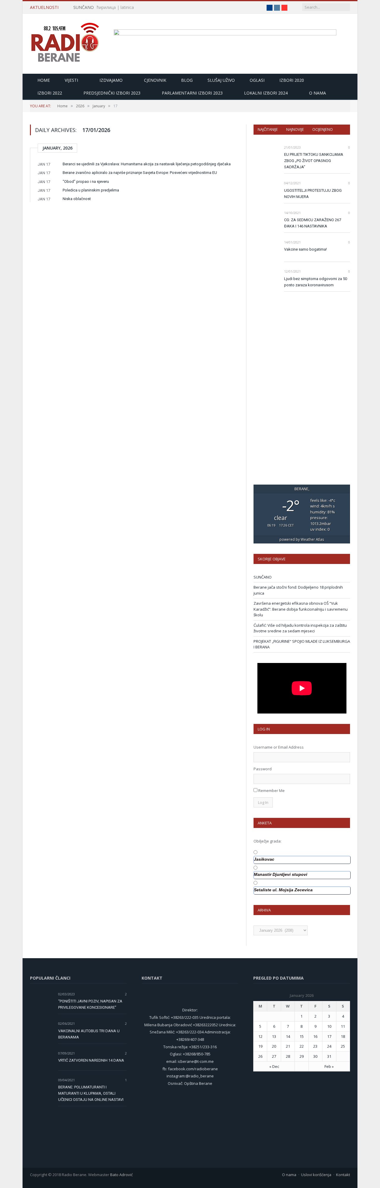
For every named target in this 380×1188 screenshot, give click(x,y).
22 (302, 1046)
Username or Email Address (279, 747)
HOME (43, 80)
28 (288, 1056)
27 (274, 1056)
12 (260, 1036)
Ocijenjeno (322, 129)
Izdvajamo (111, 80)
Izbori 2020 (291, 80)
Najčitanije (268, 129)
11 (343, 1026)
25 (343, 1046)
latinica (127, 7)
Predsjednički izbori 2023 (111, 93)
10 (329, 1026)
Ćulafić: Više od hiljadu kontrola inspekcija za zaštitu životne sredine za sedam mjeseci (300, 628)
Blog (187, 80)
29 (302, 1056)
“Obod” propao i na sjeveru (86, 181)
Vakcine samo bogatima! (305, 249)
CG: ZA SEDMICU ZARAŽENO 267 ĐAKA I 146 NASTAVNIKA (312, 223)
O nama (317, 93)
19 (260, 1046)
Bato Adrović (121, 1174)
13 (274, 1036)
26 (260, 1056)
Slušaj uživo (221, 80)
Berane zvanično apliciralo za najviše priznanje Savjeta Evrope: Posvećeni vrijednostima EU (140, 172)
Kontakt (343, 1174)
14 (288, 1036)
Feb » (329, 1066)
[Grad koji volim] (65, 39)
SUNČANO (83, 7)
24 (329, 1046)
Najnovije (295, 129)
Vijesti (71, 80)
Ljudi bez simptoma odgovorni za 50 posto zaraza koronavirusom (315, 281)
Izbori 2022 (49, 93)
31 (329, 1056)
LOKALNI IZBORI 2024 (266, 93)
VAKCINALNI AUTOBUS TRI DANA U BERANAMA (89, 1034)
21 (288, 1046)
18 (343, 1036)
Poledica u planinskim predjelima (91, 190)
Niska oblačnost (77, 199)
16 (315, 1036)
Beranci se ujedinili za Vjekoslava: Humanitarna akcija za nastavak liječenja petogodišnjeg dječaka (147, 164)
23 (315, 1046)
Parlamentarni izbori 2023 (192, 93)
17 (329, 1036)
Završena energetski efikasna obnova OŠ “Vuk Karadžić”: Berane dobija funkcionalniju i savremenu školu (301, 609)
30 (315, 1056)
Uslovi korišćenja (316, 1174)
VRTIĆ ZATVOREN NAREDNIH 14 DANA (91, 1060)
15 (302, 1036)
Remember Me (271, 790)
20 (274, 1046)
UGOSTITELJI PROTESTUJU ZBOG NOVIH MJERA (313, 193)
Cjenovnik (155, 80)
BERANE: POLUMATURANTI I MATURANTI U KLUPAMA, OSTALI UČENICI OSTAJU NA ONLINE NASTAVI (91, 1093)
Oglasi (257, 80)
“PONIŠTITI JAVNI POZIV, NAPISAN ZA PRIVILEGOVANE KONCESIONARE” (90, 1004)
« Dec (274, 1066)
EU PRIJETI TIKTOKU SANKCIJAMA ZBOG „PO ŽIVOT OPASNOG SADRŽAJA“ (313, 160)
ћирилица (106, 7)
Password (263, 768)
